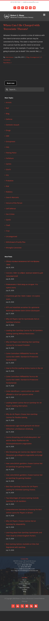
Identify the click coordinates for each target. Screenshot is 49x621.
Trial (7, 231)
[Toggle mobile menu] (44, 15)
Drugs (8, 130)
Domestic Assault (12, 125)
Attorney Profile (25, 588)
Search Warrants (12, 197)
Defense (9, 119)
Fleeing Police (11, 153)
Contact (24, 589)
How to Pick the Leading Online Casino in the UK (24, 368)
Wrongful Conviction (14, 248)
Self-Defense (11, 208)
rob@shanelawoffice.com (30, 2)
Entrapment (10, 141)
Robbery (9, 192)
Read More (6, 63)
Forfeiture (10, 158)
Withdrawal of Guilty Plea (15, 242)
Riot (7, 186)
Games (8, 164)
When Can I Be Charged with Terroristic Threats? (21, 27)
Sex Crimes (10, 214)
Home (24, 580)
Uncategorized (34, 57)
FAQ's (24, 586)
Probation (9, 181)
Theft (8, 225)
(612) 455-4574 (26, 567)
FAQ (7, 147)
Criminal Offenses (24, 584)
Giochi (8, 169)
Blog (27, 57)
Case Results (25, 582)
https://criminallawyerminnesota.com (26, 571)
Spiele (8, 220)
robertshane (9, 57)
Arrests (9, 102)
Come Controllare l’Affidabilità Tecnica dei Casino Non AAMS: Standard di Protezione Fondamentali (22, 356)
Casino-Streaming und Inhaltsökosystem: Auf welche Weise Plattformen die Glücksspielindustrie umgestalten (23, 440)
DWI (7, 136)
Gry (7, 175)
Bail (7, 108)
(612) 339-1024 (27, 565)
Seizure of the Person (14, 203)
